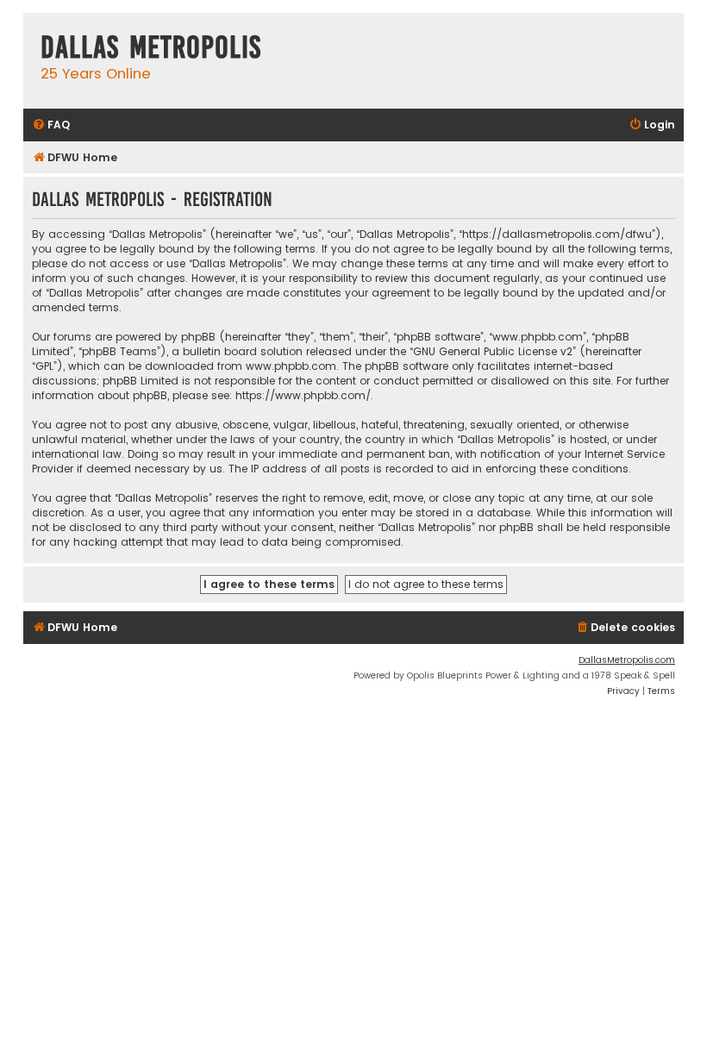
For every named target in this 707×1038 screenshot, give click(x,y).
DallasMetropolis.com (627, 659)
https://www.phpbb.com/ (303, 395)
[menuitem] (51, 125)
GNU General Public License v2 (492, 351)
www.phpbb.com (291, 366)
